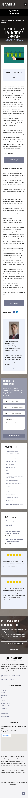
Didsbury (3, 700)
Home (2, 20)
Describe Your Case (9, 419)
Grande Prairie (5, 703)
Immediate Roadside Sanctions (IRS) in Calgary (14, 476)
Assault (8, 456)
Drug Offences (10, 464)
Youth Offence (10, 500)
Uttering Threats (10, 495)
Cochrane (4, 698)
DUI (7, 470)
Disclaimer (18, 788)
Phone (6, 413)
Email (6, 407)
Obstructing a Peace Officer (14, 483)
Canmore (4, 695)
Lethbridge (4, 708)
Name (6, 401)
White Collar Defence (12, 497)
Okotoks (3, 711)
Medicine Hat (5, 706)
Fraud (7, 473)
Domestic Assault (11, 462)
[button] (25, 4)
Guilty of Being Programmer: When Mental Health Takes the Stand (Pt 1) (13, 523)
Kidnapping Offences (12, 480)
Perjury (8, 486)
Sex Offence (9, 489)
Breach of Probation (11, 459)
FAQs (6, 20)
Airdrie (3, 692)
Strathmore (4, 714)
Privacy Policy (10, 788)
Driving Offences (10, 467)
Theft (7, 492)
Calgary (3, 690)
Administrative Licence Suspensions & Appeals (12, 452)
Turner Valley (5, 716)
